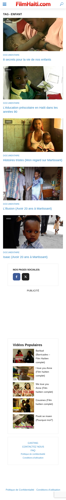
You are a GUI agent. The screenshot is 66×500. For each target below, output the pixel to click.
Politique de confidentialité (33, 454)
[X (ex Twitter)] (25, 276)
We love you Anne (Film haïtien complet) (44, 388)
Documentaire (11, 55)
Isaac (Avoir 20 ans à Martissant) (25, 257)
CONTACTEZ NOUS (33, 446)
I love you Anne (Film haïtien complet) (44, 372)
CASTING (33, 443)
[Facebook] (16, 276)
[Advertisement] (33, 314)
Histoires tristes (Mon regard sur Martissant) (32, 160)
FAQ (33, 450)
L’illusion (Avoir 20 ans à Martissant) (27, 208)
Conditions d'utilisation (33, 458)
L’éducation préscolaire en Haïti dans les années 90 (30, 109)
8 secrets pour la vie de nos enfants (27, 59)
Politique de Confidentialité (20, 489)
